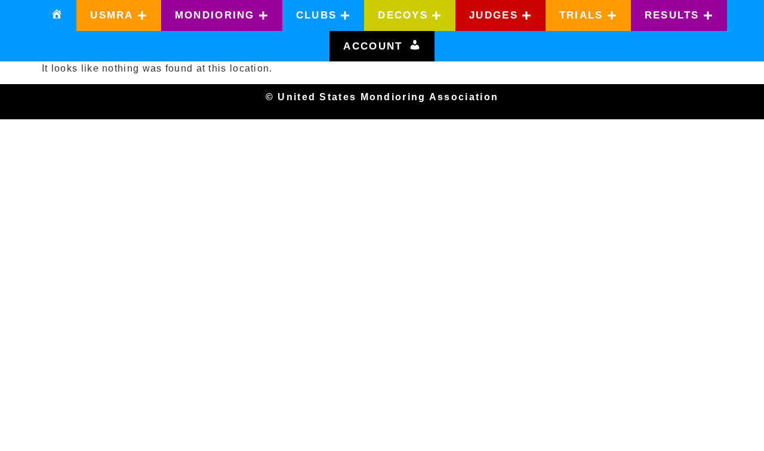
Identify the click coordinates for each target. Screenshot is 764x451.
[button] (118, 15)
